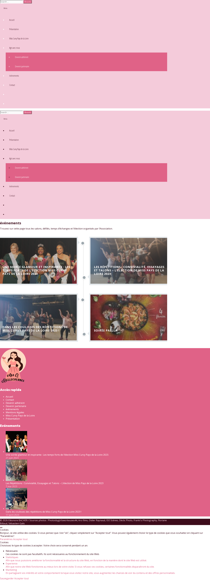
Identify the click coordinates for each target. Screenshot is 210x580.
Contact (12, 85)
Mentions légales (15, 412)
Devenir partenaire (22, 66)
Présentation (14, 29)
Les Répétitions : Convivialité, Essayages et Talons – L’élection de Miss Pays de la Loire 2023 (54, 483)
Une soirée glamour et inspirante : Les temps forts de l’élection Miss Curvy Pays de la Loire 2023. (57, 454)
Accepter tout (20, 539)
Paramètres (6, 539)
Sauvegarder (7, 578)
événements (14, 75)
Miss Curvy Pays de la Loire (19, 38)
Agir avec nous (14, 47)
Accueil (11, 19)
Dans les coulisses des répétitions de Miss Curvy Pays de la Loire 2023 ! (43, 511)
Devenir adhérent (21, 57)
